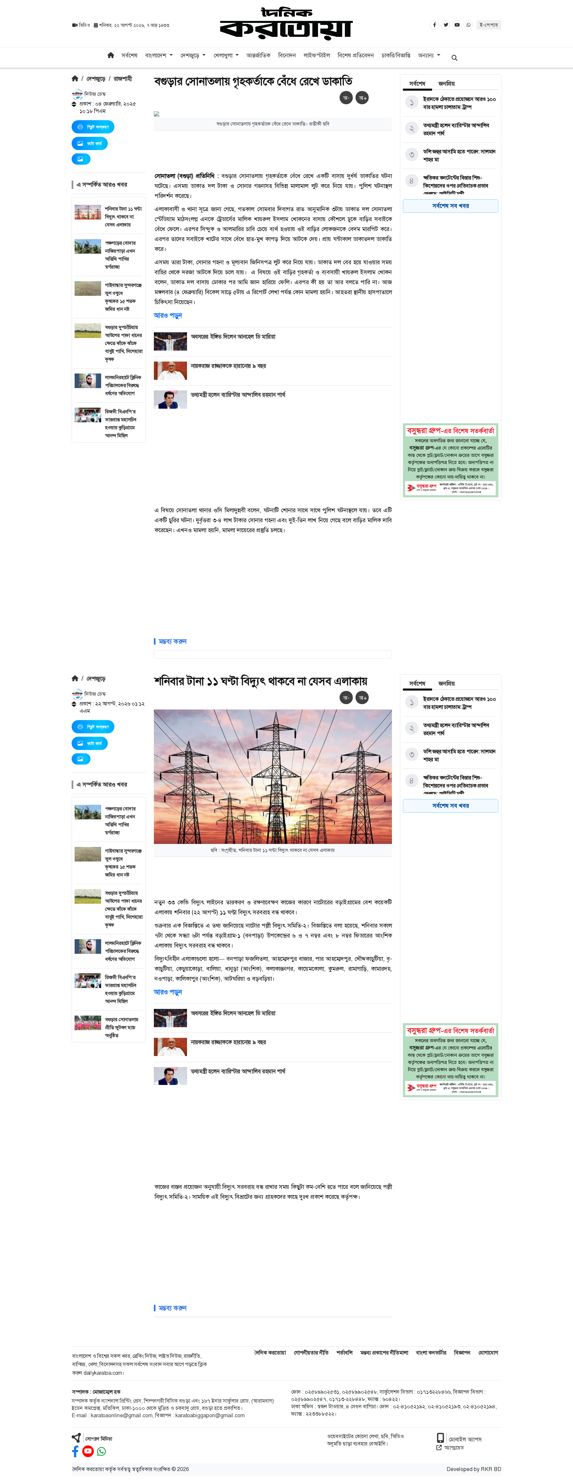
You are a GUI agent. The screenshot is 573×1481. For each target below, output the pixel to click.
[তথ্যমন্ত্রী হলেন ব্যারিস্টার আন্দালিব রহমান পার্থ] (449, 129)
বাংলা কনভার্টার (431, 1352)
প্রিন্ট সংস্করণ (97, 126)
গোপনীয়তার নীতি (311, 1352)
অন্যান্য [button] (426, 55)
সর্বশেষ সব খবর (451, 206)
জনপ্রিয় (447, 84)
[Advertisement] (109, 542)
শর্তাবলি (344, 1352)
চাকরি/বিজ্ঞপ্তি (396, 55)
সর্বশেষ (130, 55)
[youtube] (88, 1451)
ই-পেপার (489, 25)
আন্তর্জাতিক (258, 55)
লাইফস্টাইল (317, 55)
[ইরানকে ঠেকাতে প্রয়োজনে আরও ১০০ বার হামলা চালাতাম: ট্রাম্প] (449, 103)
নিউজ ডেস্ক (94, 94)
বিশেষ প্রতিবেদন (356, 55)
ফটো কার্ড (94, 143)
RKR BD (491, 1469)
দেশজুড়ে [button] (190, 55)
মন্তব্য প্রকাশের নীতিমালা (384, 1352)
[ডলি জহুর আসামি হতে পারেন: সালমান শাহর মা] (449, 156)
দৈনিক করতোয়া (270, 1352)
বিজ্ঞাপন (462, 1352)
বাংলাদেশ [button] (156, 55)
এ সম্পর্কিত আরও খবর (102, 185)
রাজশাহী (123, 79)
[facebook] (75, 1451)
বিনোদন (287, 55)
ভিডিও (84, 25)
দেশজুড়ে (96, 79)
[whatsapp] (101, 1451)
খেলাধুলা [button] (224, 55)
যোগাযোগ (488, 1352)
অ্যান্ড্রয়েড (454, 1447)
